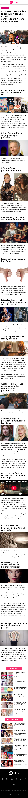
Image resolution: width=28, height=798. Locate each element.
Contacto (10, 794)
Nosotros (18, 794)
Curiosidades (5, 8)
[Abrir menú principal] (2, 2)
